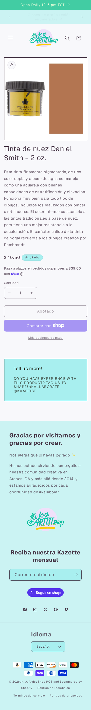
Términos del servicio (29, 695)
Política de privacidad (66, 695)
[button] (10, 38)
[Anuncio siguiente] (82, 17)
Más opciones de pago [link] (45, 338)
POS (49, 682)
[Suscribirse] (75, 575)
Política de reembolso (53, 688)
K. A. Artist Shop (33, 682)
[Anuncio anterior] (9, 17)
